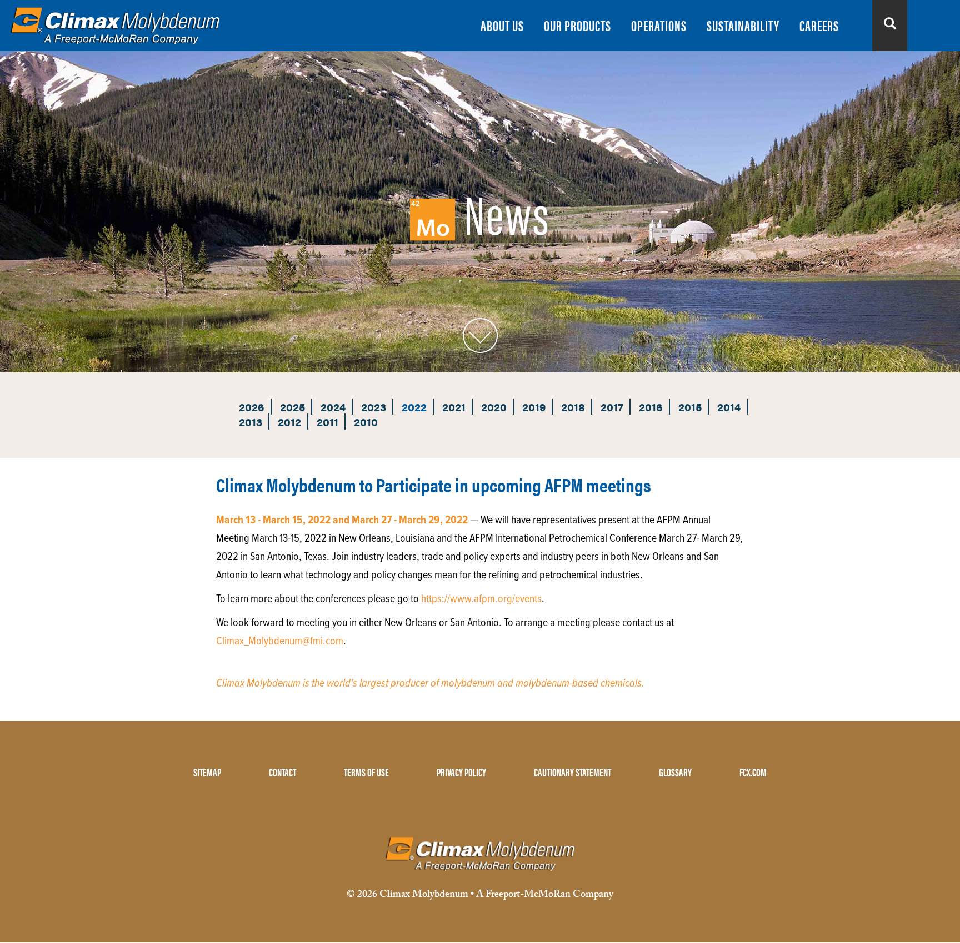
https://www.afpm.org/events (481, 599)
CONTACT (282, 772)
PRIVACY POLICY (461, 772)
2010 (366, 421)
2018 (573, 407)
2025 (292, 407)
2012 (289, 421)
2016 (651, 407)
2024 (333, 407)
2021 (454, 407)
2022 (414, 407)
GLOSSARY (675, 772)
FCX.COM (753, 772)
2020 (494, 407)
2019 (534, 407)
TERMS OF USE (366, 772)
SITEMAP (207, 772)
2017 (612, 407)
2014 (729, 407)
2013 (250, 421)
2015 (690, 407)
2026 (251, 407)
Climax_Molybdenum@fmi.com (279, 641)
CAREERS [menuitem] (819, 25)
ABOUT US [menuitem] (502, 25)
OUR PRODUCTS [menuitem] (577, 25)
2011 (327, 421)
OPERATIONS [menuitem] (659, 25)
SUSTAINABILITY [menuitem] (743, 25)
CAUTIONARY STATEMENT (572, 772)
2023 (373, 407)
